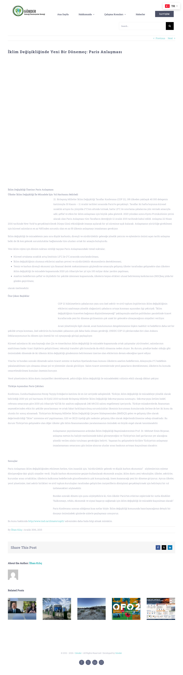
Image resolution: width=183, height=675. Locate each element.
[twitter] (88, 662)
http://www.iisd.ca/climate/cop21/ (46, 521)
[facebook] (81, 662)
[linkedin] (94, 662)
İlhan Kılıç (16, 529)
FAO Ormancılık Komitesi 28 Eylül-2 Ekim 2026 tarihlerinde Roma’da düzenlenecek (126, 609)
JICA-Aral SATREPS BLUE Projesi (91, 609)
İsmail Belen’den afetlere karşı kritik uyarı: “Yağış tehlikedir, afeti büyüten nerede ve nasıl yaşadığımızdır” (22, 609)
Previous (160, 38)
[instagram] (101, 662)
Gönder (78, 653)
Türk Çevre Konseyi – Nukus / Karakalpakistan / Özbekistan (57, 609)
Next (170, 38)
